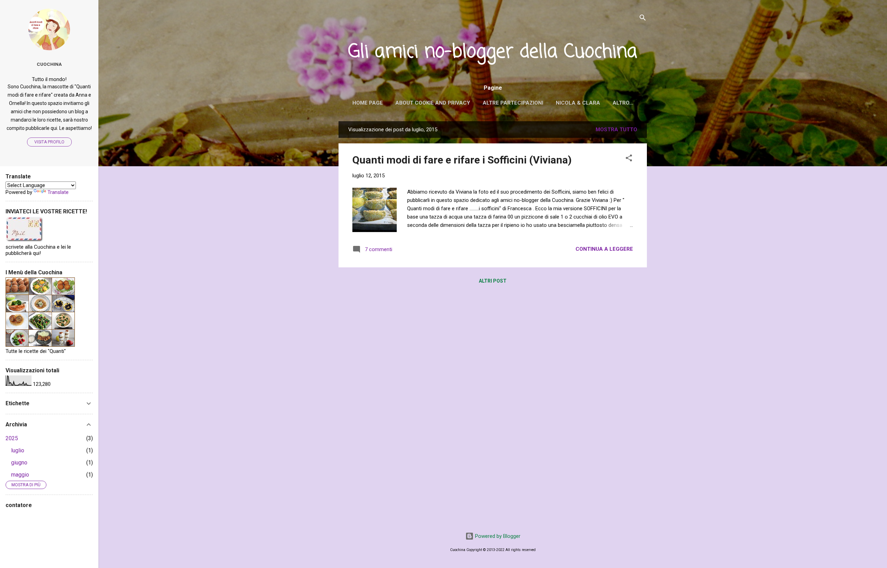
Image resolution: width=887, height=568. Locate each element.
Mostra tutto (616, 129)
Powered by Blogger (497, 536)
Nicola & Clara (578, 103)
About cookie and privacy (432, 103)
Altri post (493, 281)
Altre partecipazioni (513, 103)
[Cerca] (643, 18)
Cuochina (49, 64)
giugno (19, 462)
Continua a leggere (604, 249)
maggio (20, 474)
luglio (17, 450)
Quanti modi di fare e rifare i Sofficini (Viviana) (462, 160)
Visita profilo (49, 142)
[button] (629, 159)
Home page (367, 103)
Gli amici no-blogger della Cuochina (492, 52)
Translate (58, 192)
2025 (12, 438)
